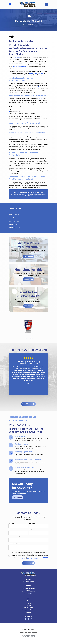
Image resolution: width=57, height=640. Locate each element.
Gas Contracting (28, 607)
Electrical (28, 605)
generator (17, 57)
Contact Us (28, 612)
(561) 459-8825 (28, 581)
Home (28, 600)
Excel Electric (30, 63)
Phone (10, 530)
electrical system (39, 87)
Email (30, 530)
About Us (28, 603)
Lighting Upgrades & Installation (28, 609)
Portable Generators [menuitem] (14, 221)
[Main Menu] (10, 4)
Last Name (32, 523)
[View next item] (31, 337)
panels (40, 98)
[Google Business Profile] (25, 619)
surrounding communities (19, 66)
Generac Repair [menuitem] (13, 218)
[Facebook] (28, 619)
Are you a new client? (14, 536)
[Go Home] (24, 24)
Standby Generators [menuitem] (14, 214)
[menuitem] (22, 632)
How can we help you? (14, 543)
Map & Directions (28, 593)
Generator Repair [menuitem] (13, 224)
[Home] (28, 4)
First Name (11, 523)
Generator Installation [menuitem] (14, 227)
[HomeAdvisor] (32, 619)
